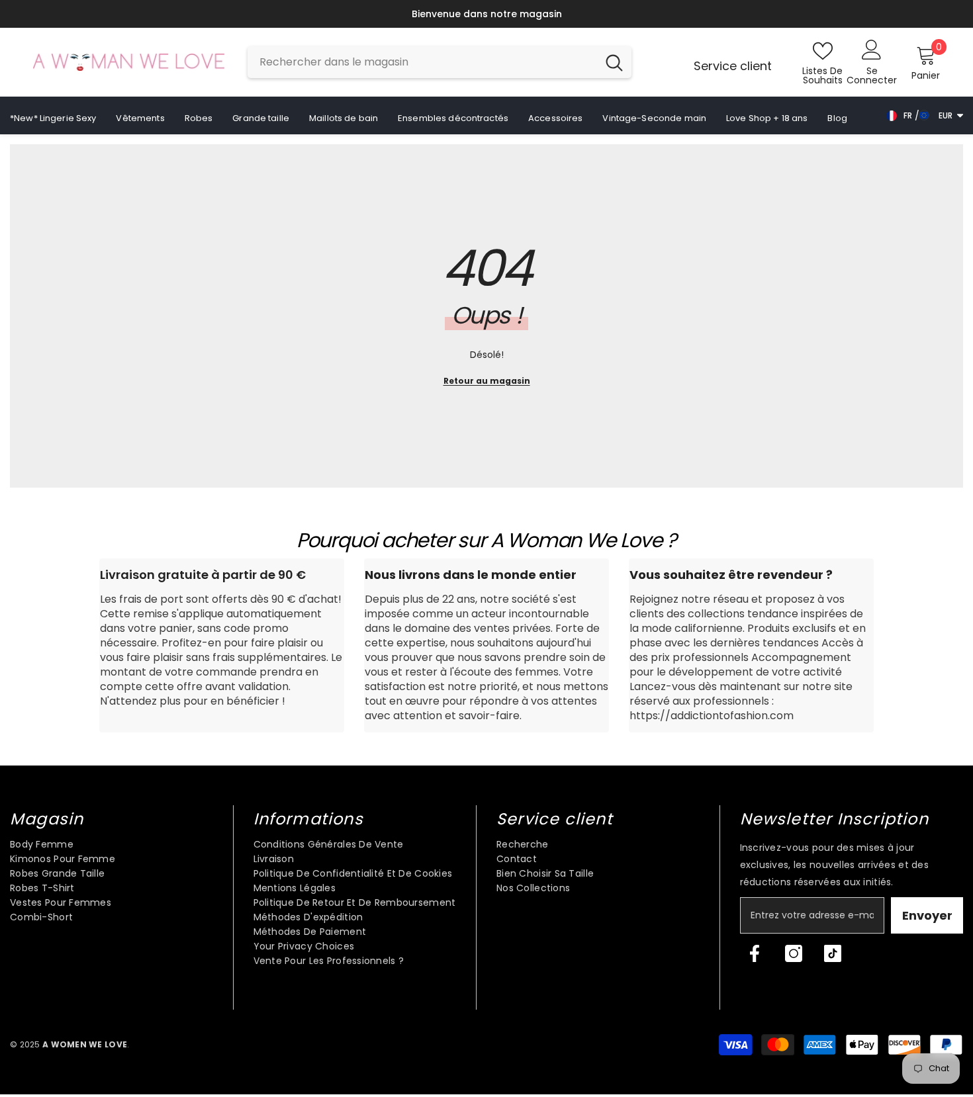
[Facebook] (754, 955)
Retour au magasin (486, 382)
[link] (221, 647)
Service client (733, 68)
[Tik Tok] (832, 955)
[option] (545, 15)
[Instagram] (793, 955)
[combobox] (422, 64)
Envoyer (927, 917)
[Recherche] (439, 64)
